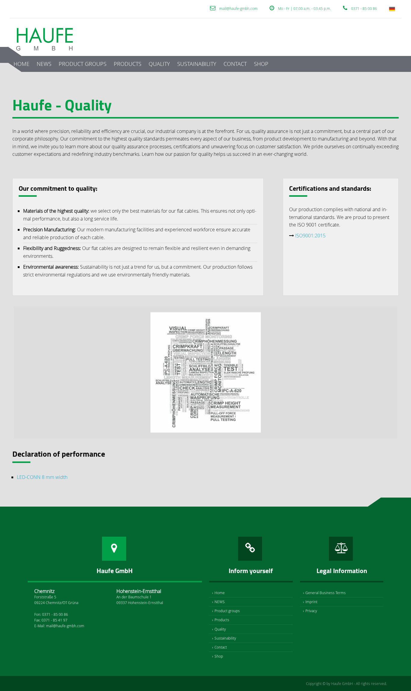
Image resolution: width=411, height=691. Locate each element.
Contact (235, 63)
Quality (159, 63)
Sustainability (196, 63)
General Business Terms (325, 592)
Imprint (311, 601)
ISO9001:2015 (310, 235)
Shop (261, 63)
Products (127, 63)
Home (21, 63)
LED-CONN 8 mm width (42, 477)
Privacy (311, 610)
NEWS (44, 63)
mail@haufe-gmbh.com (238, 8)
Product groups (83, 63)
